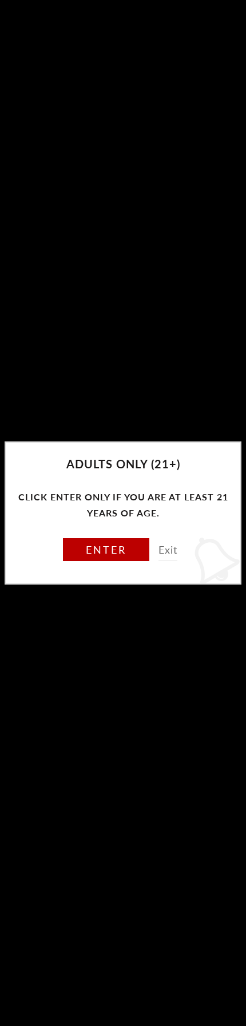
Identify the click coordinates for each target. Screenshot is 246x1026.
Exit (167, 549)
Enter (106, 549)
